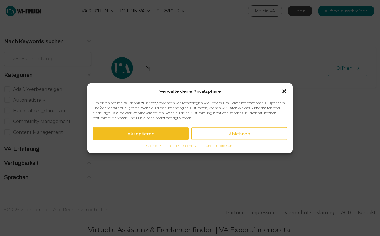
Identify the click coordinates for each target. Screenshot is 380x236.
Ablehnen (239, 133)
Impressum (224, 146)
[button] (284, 91)
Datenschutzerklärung (194, 146)
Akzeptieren (140, 133)
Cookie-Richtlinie (159, 146)
